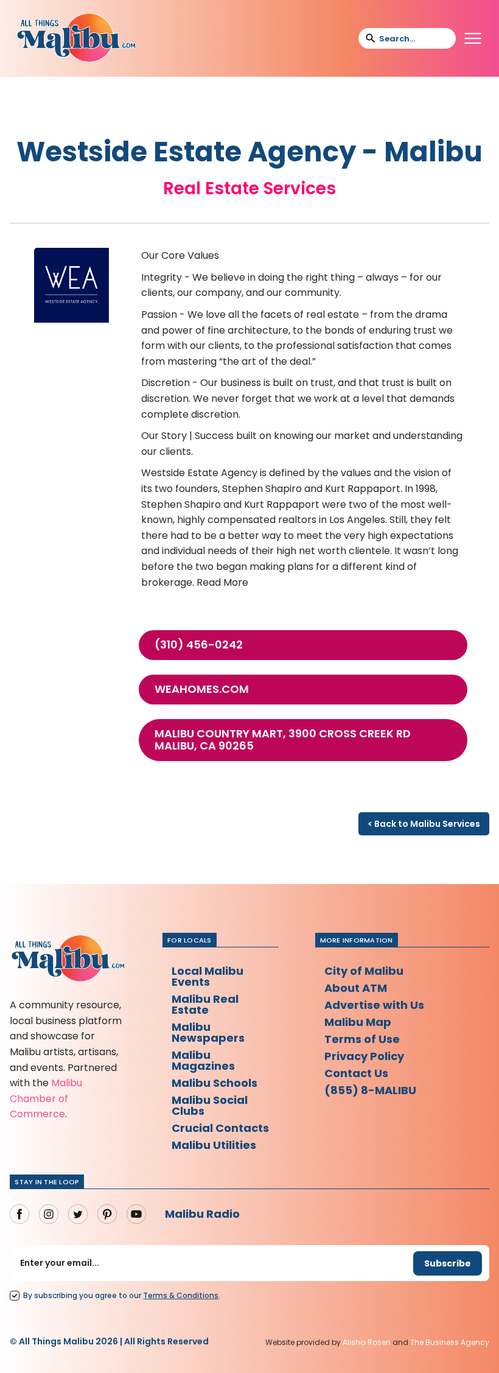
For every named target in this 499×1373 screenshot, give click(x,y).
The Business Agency (449, 1342)
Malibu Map (357, 1022)
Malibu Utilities (214, 1145)
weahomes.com (202, 689)
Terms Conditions (180, 1295)
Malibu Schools (214, 1082)
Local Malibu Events (207, 976)
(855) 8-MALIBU (370, 1090)
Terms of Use (362, 1039)
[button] (473, 38)
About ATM (355, 988)
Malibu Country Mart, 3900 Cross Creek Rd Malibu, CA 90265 (283, 740)
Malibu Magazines (203, 1060)
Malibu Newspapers (208, 1032)
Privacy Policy (364, 1056)
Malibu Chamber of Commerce (46, 1098)
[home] (76, 38)
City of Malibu (363, 970)
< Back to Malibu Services (424, 824)
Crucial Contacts (220, 1128)
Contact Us (356, 1073)
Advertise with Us (374, 1005)
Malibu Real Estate (205, 1004)
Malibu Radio (202, 1213)
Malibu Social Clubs (210, 1105)
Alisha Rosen (367, 1342)
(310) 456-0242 (199, 645)
